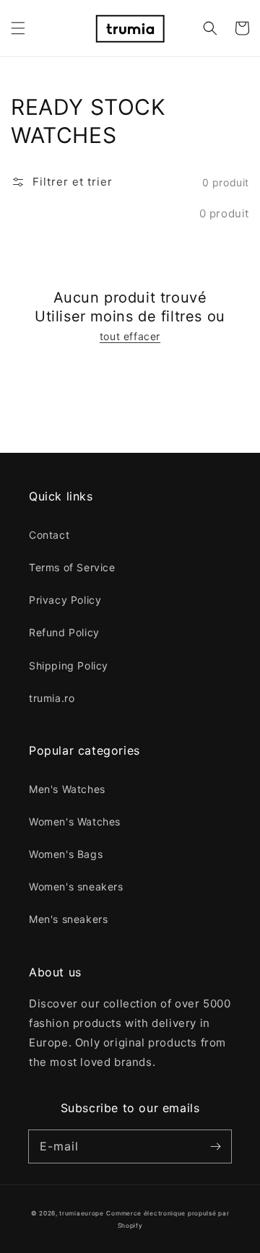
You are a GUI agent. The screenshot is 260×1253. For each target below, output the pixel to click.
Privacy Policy (65, 600)
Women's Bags (66, 854)
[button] (18, 28)
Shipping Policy (68, 665)
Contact (49, 535)
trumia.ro (51, 698)
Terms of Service (72, 567)
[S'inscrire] (215, 1146)
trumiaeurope (81, 1213)
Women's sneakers (76, 886)
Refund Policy (64, 632)
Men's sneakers (68, 919)
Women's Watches (75, 821)
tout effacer (130, 336)
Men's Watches (67, 789)
